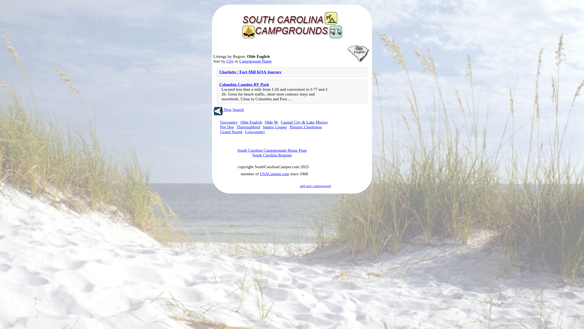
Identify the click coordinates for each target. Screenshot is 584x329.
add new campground (315, 186)
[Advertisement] (351, 178)
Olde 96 (271, 122)
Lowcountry (255, 132)
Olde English (251, 122)
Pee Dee (227, 127)
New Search (233, 109)
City (230, 61)
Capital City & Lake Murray (304, 122)
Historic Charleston (306, 127)
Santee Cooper (275, 127)
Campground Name (255, 61)
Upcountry (229, 122)
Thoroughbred (248, 127)
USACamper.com (274, 174)
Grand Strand (231, 132)
